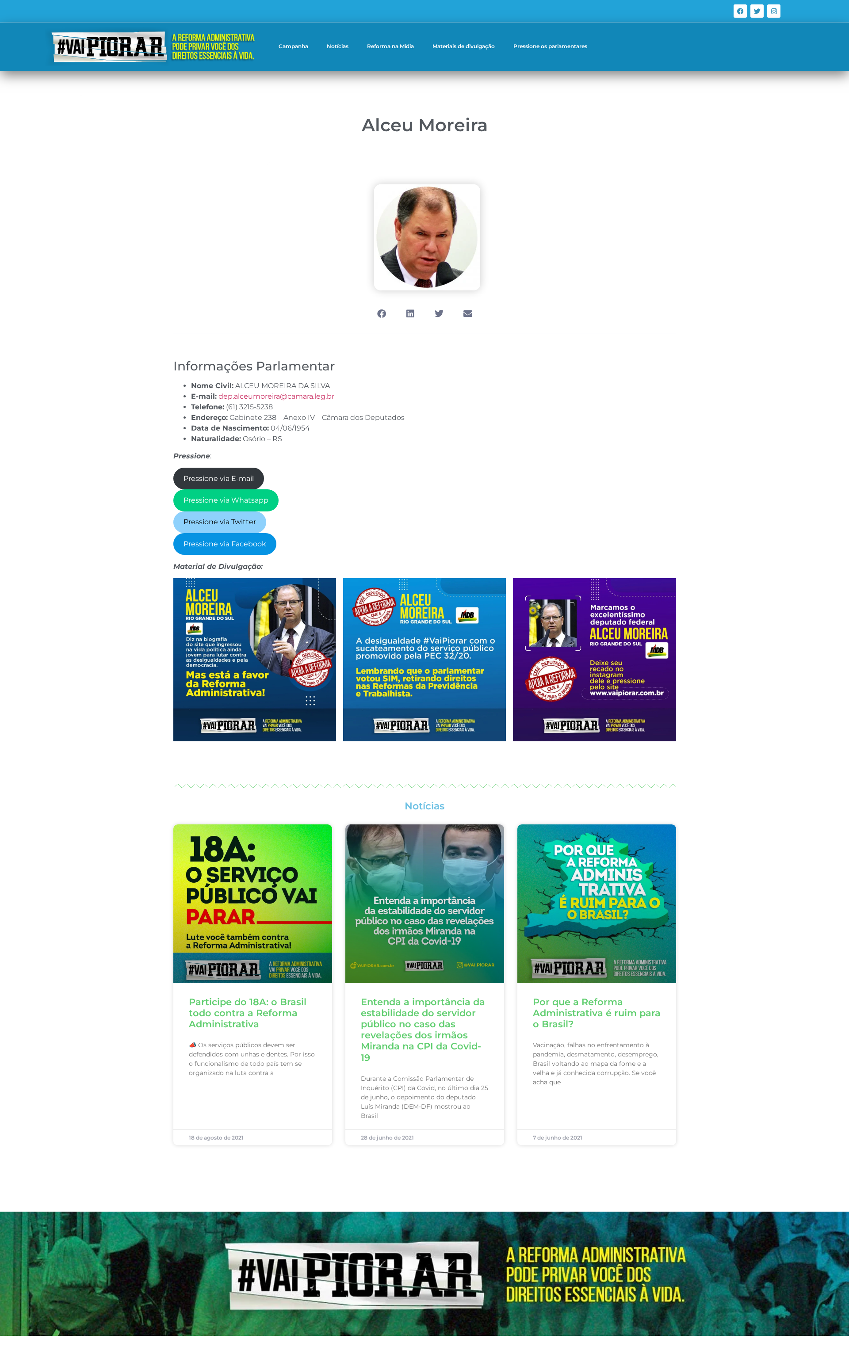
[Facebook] (740, 11)
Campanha (293, 46)
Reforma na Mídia (390, 46)
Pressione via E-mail (219, 478)
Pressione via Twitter (220, 522)
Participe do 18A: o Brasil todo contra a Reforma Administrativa (247, 1013)
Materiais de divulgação (463, 46)
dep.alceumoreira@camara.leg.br (276, 396)
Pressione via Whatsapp (226, 500)
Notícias (337, 46)
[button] (381, 314)
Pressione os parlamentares (550, 46)
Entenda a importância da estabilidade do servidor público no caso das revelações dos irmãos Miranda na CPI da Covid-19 (423, 1029)
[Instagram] (773, 11)
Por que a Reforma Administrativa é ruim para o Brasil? (597, 1013)
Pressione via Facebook (225, 544)
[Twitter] (757, 11)
